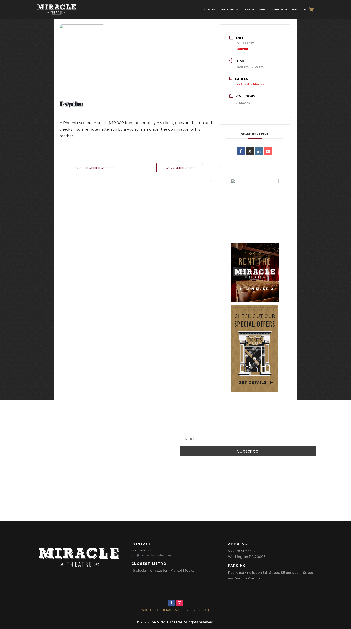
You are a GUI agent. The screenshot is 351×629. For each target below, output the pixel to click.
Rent (247, 9)
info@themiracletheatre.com (151, 555)
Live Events (229, 9)
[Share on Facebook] (241, 151)
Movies (209, 9)
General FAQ (168, 610)
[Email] (268, 151)
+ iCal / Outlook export (179, 168)
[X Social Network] (250, 151)
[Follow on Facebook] (171, 603)
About (297, 9)
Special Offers (271, 9)
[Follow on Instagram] (179, 603)
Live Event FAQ (196, 610)
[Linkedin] (259, 151)
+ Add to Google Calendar (95, 168)
